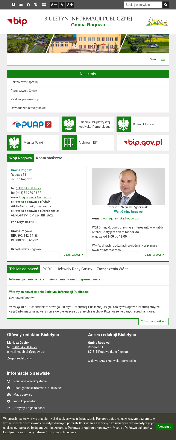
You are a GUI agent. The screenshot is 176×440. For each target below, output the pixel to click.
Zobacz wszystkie (152, 321)
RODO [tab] (47, 269)
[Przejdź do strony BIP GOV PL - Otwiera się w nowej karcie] (17, 21)
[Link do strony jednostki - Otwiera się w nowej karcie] (157, 21)
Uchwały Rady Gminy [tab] (74, 269)
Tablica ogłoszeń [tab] (23, 269)
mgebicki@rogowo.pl (31, 351)
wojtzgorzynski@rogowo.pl (121, 218)
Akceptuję (164, 427)
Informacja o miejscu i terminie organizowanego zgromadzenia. (55, 279)
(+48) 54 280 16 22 (28, 188)
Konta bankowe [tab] (49, 158)
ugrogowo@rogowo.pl (36, 197)
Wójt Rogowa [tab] (20, 158)
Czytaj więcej (72, 254)
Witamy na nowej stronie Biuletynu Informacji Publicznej (49, 292)
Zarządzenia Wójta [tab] (113, 269)
